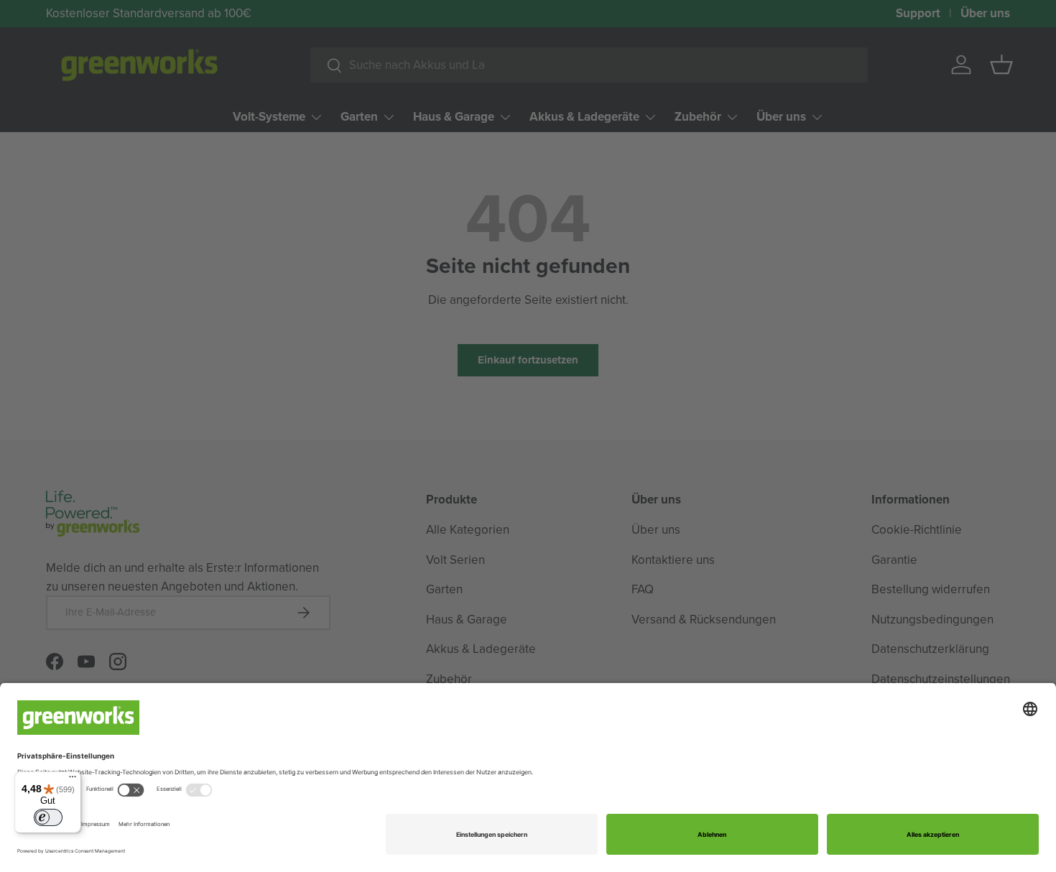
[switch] (48, 817)
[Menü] (72, 780)
